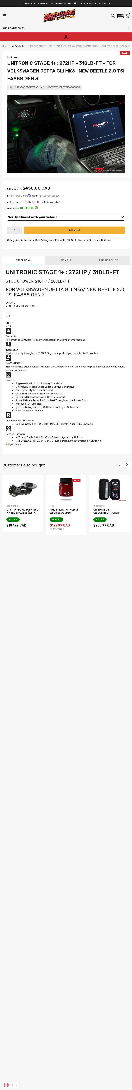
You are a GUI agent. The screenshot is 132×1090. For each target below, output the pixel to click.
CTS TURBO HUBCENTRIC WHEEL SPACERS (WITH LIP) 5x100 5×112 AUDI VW (22, 512)
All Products (27, 240)
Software (94, 240)
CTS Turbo (12, 506)
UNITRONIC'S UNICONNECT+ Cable (106, 511)
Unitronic (12, 57)
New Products (57, 240)
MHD (52, 506)
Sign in (97, 3)
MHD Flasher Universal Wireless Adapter (64, 511)
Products (82, 240)
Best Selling (41, 240)
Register (105, 3)
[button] (120, 15)
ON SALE (71, 240)
